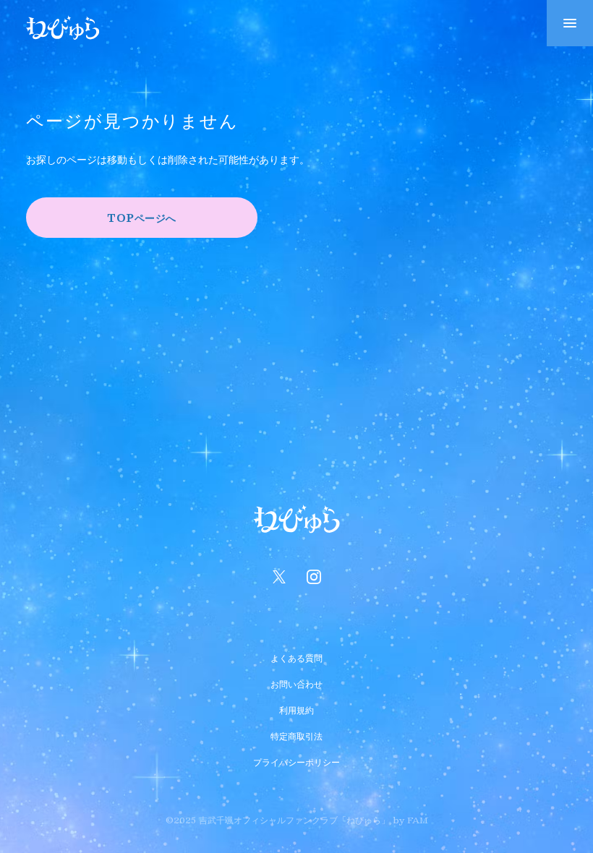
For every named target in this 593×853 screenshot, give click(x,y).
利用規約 (296, 708)
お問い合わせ (296, 682)
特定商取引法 (296, 734)
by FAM (410, 820)
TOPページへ (141, 217)
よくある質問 (296, 656)
